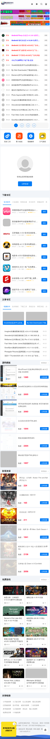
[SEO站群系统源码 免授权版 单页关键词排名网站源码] (8, 408)
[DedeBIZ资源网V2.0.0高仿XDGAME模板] (8, 390)
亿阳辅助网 (7, 705)
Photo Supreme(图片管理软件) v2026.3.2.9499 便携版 (26, 95)
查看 (46, 35)
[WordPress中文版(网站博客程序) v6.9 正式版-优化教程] (8, 373)
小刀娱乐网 (17, 701)
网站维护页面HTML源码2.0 (28, 455)
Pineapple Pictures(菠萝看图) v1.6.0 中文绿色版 (22, 351)
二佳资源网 (35, 705)
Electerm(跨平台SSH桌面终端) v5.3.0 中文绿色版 (26, 75)
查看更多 (44, 363)
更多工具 (7, 141)
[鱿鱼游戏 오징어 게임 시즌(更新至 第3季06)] (8, 550)
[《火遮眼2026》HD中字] (8, 499)
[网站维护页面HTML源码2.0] (8, 459)
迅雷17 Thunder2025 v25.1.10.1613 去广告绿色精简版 (23, 355)
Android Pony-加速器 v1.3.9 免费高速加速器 (26, 35)
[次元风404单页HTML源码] (8, 425)
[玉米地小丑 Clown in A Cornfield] (8, 567)
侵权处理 (21, 729)
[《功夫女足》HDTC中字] (8, 516)
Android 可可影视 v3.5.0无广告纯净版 (26, 55)
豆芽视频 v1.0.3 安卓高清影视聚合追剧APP (29, 233)
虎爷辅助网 (7, 709)
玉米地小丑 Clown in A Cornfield (30, 563)
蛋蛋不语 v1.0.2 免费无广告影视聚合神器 (28, 289)
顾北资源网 (36, 701)
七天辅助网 (17, 709)
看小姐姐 (19, 141)
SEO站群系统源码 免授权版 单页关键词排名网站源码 (33, 404)
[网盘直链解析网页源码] (8, 442)
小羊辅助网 (7, 701)
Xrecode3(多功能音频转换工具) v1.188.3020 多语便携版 (26, 105)
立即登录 (25, 184)
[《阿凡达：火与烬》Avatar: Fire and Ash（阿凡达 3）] (8, 482)
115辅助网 (16, 712)
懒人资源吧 (33, 709)
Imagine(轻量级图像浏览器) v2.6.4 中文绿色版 (26, 100)
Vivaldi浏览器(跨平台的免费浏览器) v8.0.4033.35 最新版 (26, 65)
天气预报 (42, 141)
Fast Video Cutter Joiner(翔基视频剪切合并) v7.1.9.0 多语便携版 (26, 115)
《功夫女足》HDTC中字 (26, 512)
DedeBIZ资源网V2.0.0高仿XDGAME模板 (33, 386)
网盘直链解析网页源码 (26, 438)
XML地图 (36, 729)
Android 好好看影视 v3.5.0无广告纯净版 (26, 45)
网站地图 (29, 729)
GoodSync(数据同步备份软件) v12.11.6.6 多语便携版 (26, 120)
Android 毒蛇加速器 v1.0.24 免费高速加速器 (26, 40)
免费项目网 (7, 712)
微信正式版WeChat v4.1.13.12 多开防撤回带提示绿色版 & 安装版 (26, 90)
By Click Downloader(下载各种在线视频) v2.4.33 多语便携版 (26, 70)
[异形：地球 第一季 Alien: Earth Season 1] (8, 533)
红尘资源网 (27, 701)
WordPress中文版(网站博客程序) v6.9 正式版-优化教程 (33, 370)
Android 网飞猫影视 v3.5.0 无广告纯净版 (26, 50)
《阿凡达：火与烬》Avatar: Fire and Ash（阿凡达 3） (33, 478)
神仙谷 (25, 709)
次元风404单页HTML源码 (27, 421)
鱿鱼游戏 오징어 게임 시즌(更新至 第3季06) (33, 547)
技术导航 (16, 705)
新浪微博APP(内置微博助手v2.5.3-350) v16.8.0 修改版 (26, 85)
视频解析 (31, 141)
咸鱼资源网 (25, 705)
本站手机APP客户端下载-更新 (22, 60)
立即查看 (44, 377)
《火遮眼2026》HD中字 (27, 495)
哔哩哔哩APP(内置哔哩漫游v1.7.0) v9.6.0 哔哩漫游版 (26, 80)
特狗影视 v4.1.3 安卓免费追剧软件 (25, 244)
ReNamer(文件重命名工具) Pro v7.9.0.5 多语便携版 (26, 110)
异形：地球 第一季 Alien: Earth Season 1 (33, 529)
